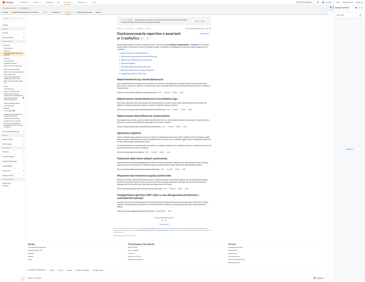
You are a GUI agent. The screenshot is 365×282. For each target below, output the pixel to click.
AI (44, 12)
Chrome (60, 270)
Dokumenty (67, 2)
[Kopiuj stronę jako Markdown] (147, 38)
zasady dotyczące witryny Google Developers (155, 230)
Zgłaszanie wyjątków (128, 63)
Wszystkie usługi (98, 270)
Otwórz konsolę (347, 2)
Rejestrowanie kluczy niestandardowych (135, 53)
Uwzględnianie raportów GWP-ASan (133, 74)
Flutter (175, 92)
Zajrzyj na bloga (133, 247)
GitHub (30, 259)
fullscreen (359, 8)
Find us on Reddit (133, 250)
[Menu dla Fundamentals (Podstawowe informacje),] (40, 12)
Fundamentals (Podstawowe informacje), (24, 12)
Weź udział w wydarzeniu (135, 259)
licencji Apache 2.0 (202, 228)
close (362, 8)
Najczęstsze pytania (234, 262)
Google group (232, 253)
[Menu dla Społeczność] (88, 2)
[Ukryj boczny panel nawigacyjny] (23, 278)
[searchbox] (12, 18)
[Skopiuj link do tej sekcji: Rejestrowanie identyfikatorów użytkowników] (171, 116)
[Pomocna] (207, 28)
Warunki (30, 278)
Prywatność (38, 278)
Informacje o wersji (234, 256)
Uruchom (36, 2)
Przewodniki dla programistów (37, 247)
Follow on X (131, 253)
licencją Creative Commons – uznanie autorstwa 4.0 (161, 228)
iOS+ (160, 92)
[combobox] (304, 2)
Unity (181, 92)
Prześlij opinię (204, 34)
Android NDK (160, 211)
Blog (338, 2)
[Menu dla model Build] (29, 2)
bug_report (356, 8)
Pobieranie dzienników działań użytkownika (136, 67)
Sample (98, 12)
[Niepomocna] (209, 28)
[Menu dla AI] (47, 12)
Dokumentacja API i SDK (35, 250)
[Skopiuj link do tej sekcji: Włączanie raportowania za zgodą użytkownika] (173, 176)
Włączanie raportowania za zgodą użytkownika (137, 70)
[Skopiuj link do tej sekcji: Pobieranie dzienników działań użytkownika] (169, 159)
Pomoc (94, 2)
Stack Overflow (232, 250)
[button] (11, 33)
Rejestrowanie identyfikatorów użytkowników (136, 60)
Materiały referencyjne (84, 12)
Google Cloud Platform (82, 270)
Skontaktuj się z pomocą (235, 247)
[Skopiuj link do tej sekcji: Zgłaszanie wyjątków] (143, 133)
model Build (23, 2)
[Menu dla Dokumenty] (73, 2)
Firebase (119, 28)
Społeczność (81, 2)
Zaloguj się (359, 2)
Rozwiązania (49, 2)
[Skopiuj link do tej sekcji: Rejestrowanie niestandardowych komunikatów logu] (179, 99)
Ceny (58, 2)
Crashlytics (24, 8)
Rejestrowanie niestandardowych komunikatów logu (139, 57)
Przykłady (31, 253)
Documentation (9, 8)
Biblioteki (30, 256)
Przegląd (5, 12)
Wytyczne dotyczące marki (236, 259)
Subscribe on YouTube (134, 256)
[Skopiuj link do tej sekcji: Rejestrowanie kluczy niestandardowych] (165, 79)
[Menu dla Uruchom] (41, 2)
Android (167, 92)
